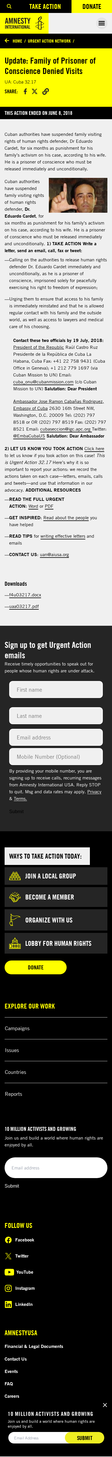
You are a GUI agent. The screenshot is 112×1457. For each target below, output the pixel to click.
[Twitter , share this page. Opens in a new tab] (35, 91)
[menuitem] (9, 6)
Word (33, 506)
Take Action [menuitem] (45, 6)
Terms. (20, 798)
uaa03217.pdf (24, 606)
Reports (13, 1094)
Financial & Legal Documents (34, 1346)
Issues (12, 1050)
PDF (49, 506)
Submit (16, 811)
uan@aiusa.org (54, 554)
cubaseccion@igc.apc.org (66, 429)
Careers (12, 1396)
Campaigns (17, 1028)
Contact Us (16, 1359)
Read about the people (66, 517)
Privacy (94, 791)
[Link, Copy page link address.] (45, 91)
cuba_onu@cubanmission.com (43, 382)
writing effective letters (62, 536)
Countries (15, 1072)
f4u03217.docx (25, 595)
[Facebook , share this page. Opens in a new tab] (25, 91)
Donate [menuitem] (97, 7)
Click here (94, 448)
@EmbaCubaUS (29, 436)
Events (11, 1371)
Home (17, 41)
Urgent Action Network (49, 41)
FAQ (9, 1383)
